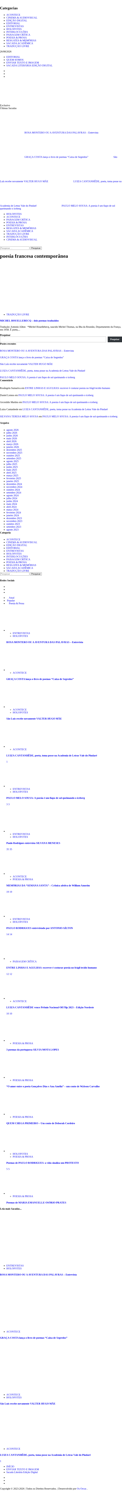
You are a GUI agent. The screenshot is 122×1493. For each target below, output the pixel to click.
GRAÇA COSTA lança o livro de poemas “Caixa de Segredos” (56, 157)
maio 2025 (11, 469)
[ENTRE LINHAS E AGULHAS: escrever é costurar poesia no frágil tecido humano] (18, 958)
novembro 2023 (14, 521)
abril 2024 (11, 506)
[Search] (1, 245)
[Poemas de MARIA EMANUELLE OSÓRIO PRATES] (18, 1193)
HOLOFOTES (14, 29)
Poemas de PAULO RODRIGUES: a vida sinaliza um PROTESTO (42, 1163)
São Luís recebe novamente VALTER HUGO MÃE (26, 364)
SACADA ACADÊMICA (19, 43)
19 (8, 891)
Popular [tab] (10, 600)
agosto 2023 (12, 529)
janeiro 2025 (12, 481)
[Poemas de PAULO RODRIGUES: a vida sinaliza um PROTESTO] (18, 1151)
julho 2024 (11, 498)
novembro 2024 (14, 487)
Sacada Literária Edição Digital (22, 1472)
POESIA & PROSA (16, 37)
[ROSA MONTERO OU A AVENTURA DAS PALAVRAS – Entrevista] (18, 630)
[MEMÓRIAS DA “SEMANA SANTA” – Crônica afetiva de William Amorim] (18, 873)
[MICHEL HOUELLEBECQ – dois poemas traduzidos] (24, 309)
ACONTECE (13, 14)
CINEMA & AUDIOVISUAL (21, 17)
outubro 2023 (13, 524)
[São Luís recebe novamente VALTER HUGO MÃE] (18, 706)
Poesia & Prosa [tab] (16, 603)
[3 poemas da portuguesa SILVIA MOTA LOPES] (18, 1040)
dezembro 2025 (14, 449)
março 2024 (12, 509)
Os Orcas (82, 1488)
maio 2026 (11, 438)
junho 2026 (12, 435)
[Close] (1, 1)
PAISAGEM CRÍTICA (18, 34)
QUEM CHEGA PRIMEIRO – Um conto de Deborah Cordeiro (40, 1123)
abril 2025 (11, 472)
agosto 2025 (12, 461)
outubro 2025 (13, 455)
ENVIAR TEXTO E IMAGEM (22, 62)
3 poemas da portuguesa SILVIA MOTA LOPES (32, 1049)
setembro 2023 (13, 526)
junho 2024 (12, 501)
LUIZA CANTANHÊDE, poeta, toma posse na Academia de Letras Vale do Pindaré (42, 370)
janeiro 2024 (12, 515)
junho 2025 (12, 467)
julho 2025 (11, 464)
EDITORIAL (13, 23)
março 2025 (12, 475)
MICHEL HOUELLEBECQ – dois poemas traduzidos (29, 320)
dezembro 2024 (14, 484)
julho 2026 (11, 432)
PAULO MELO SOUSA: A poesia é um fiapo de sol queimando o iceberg (37, 377)
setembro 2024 (13, 492)
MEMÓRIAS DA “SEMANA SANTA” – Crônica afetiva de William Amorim (48, 885)
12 (8, 974)
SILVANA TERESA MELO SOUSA (19, 416)
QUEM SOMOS (15, 59)
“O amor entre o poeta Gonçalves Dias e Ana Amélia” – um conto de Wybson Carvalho (53, 1086)
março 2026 (12, 444)
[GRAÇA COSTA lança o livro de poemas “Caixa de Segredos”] (18, 670)
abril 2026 (11, 441)
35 (8, 849)
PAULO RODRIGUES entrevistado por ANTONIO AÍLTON (39, 928)
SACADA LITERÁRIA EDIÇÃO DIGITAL (29, 65)
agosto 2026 (12, 430)
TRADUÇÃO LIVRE (17, 46)
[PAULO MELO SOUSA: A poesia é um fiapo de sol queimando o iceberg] (18, 786)
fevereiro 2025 (13, 478)
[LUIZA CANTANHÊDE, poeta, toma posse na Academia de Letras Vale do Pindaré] (18, 746)
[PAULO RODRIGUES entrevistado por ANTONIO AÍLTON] (18, 916)
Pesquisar (5, 335)
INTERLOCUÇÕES (17, 32)
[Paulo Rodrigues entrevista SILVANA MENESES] (18, 831)
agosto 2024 (12, 495)
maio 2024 (11, 504)
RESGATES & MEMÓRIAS (21, 40)
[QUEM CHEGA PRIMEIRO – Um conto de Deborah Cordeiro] (18, 1114)
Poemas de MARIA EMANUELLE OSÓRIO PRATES (36, 1202)
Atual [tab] (11, 597)
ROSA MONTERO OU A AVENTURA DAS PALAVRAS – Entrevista (61, 132)
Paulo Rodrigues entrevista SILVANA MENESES (33, 843)
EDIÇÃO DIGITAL (16, 20)
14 (8, 934)
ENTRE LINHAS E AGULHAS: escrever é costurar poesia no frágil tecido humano (67, 388)
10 (8, 1013)
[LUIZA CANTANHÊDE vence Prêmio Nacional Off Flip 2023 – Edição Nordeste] (18, 998)
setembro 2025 (13, 458)
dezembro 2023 (14, 518)
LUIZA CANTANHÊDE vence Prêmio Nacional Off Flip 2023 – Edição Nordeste (50, 1007)
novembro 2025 (14, 452)
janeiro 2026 (12, 447)
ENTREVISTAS (15, 26)
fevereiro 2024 (13, 512)
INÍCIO (10, 1466)
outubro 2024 (13, 489)
